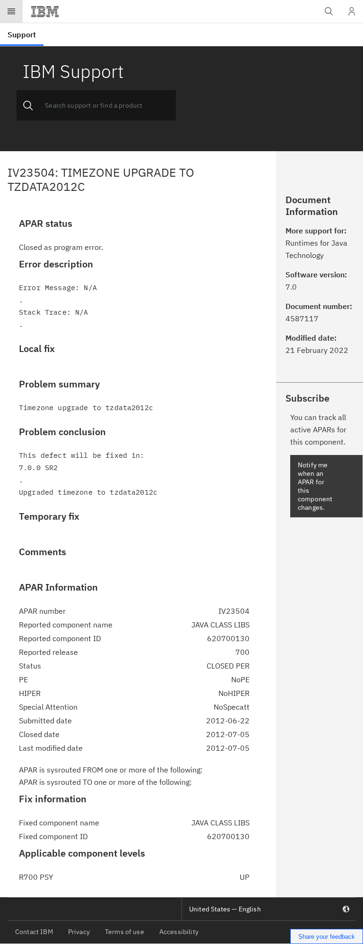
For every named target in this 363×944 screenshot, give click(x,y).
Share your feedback (326, 936)
